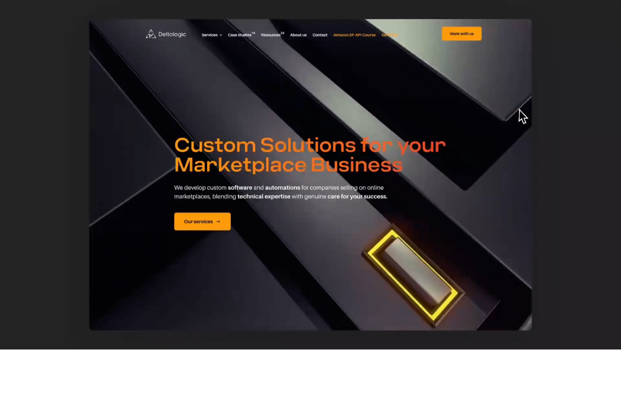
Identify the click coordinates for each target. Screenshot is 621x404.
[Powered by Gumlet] (601, 339)
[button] (14, 339)
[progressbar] (103, 339)
